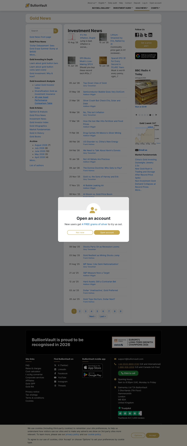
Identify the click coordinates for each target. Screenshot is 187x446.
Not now (80, 232)
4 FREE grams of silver (94, 224)
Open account (107, 232)
